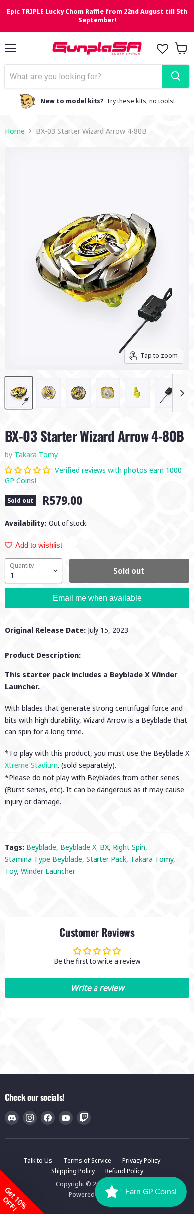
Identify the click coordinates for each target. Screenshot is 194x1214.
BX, (106, 847)
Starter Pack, (108, 859)
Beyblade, (43, 847)
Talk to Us (37, 1160)
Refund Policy (124, 1170)
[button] (28, 470)
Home (15, 131)
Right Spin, (130, 847)
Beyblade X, (80, 847)
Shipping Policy (73, 1170)
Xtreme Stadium (31, 765)
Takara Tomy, (152, 859)
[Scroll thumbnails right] (180, 393)
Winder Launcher (48, 871)
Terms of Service (87, 1160)
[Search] (175, 76)
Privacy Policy (141, 1160)
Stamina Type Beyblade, (45, 859)
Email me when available (97, 598)
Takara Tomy (36, 454)
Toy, (13, 871)
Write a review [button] (97, 987)
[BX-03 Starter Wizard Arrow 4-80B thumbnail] (18, 393)
